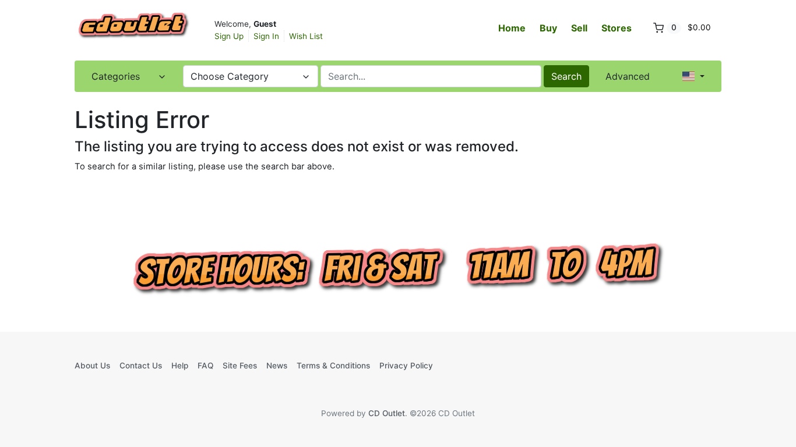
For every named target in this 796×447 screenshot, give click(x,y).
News (276, 365)
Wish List (306, 36)
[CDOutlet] (133, 29)
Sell (579, 28)
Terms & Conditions (333, 365)
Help (179, 365)
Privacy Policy (406, 365)
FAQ (205, 365)
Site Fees (240, 365)
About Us (92, 365)
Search (566, 76)
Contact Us (140, 365)
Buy (548, 28)
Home (512, 28)
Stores (616, 28)
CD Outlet (386, 413)
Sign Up (229, 36)
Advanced (627, 76)
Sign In (266, 36)
